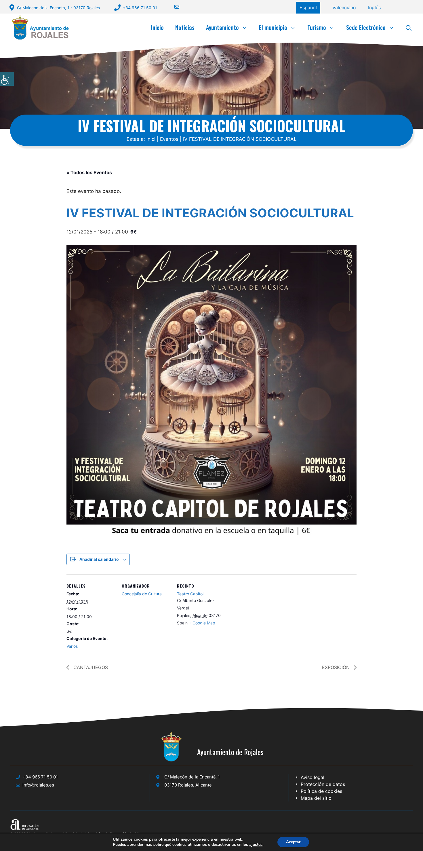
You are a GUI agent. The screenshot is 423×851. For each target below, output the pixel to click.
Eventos (169, 139)
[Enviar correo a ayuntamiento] (173, 6)
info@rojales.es (38, 785)
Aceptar (293, 842)
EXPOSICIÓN (336, 667)
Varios (72, 646)
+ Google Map (202, 622)
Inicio (157, 27)
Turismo (316, 27)
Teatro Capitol (190, 593)
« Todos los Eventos (89, 172)
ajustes (255, 844)
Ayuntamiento (222, 27)
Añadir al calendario (99, 559)
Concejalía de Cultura (142, 593)
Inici (150, 139)
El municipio (273, 27)
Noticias (185, 27)
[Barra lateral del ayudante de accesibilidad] (7, 79)
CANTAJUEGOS (90, 667)
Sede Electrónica (366, 27)
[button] (408, 27)
